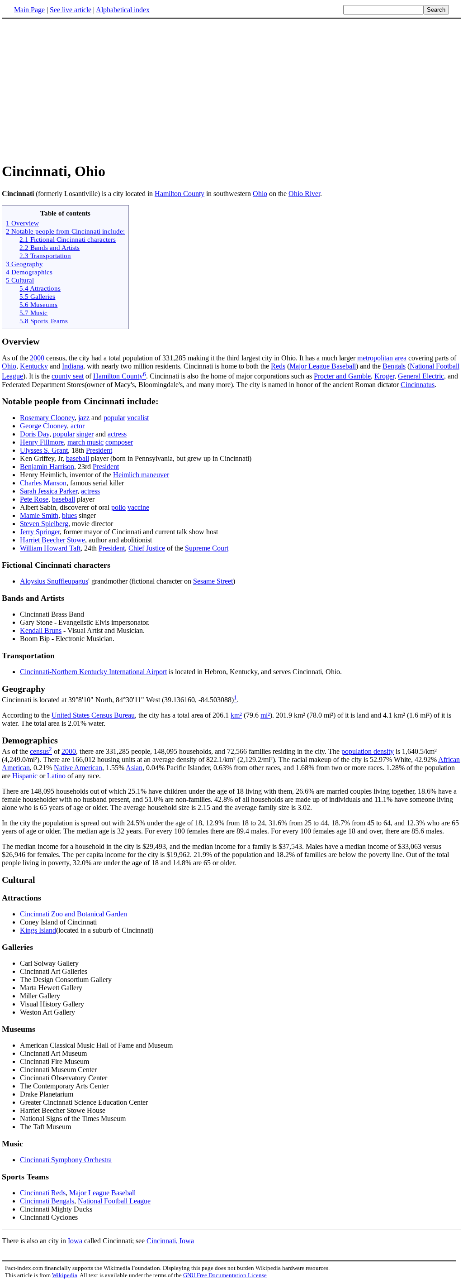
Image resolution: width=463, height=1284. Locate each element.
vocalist (138, 418)
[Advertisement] (78, 90)
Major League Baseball (322, 366)
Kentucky (34, 366)
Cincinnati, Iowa (170, 1241)
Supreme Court (206, 548)
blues (69, 515)
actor (78, 426)
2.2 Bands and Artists (49, 247)
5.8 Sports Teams (43, 321)
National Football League (114, 1201)
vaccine (138, 507)
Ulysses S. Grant (44, 450)
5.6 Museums (38, 304)
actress (117, 434)
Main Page (29, 10)
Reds (278, 366)
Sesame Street (213, 581)
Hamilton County (179, 193)
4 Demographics (29, 272)
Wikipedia (64, 1275)
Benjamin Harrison (47, 466)
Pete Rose (34, 499)
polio (118, 507)
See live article (70, 10)
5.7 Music (33, 312)
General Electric (421, 376)
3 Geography (24, 264)
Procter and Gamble (342, 376)
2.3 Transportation (45, 255)
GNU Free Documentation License (225, 1275)
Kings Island (38, 930)
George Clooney (43, 426)
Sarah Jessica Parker (48, 491)
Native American (78, 767)
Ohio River (304, 193)
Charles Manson (43, 483)
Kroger (384, 376)
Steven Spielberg (44, 523)
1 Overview (22, 223)
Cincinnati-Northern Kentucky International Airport (93, 672)
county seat (68, 376)
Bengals (394, 366)
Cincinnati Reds (43, 1193)
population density (367, 751)
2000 (37, 358)
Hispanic (25, 776)
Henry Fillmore (42, 442)
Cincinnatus (418, 384)
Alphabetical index (123, 10)
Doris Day (34, 434)
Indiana (72, 366)
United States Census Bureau (93, 715)
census (39, 751)
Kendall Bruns (40, 630)
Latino (56, 776)
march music (85, 442)
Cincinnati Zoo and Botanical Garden (73, 914)
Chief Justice (146, 548)
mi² (265, 715)
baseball (77, 458)
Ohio (260, 193)
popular (114, 418)
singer (85, 434)
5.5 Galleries (37, 296)
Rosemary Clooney (47, 418)
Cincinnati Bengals (47, 1201)
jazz (84, 418)
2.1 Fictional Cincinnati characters (67, 239)
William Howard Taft (50, 548)
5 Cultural (20, 280)
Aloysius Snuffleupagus (54, 581)
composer (119, 442)
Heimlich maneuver (141, 475)
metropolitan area (381, 358)
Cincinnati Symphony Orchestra (66, 1160)
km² (236, 715)
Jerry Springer (40, 532)
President (99, 450)
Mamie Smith (39, 515)
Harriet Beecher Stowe (52, 540)
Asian (134, 767)
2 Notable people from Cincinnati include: (65, 231)
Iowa (75, 1241)
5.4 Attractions (40, 288)
